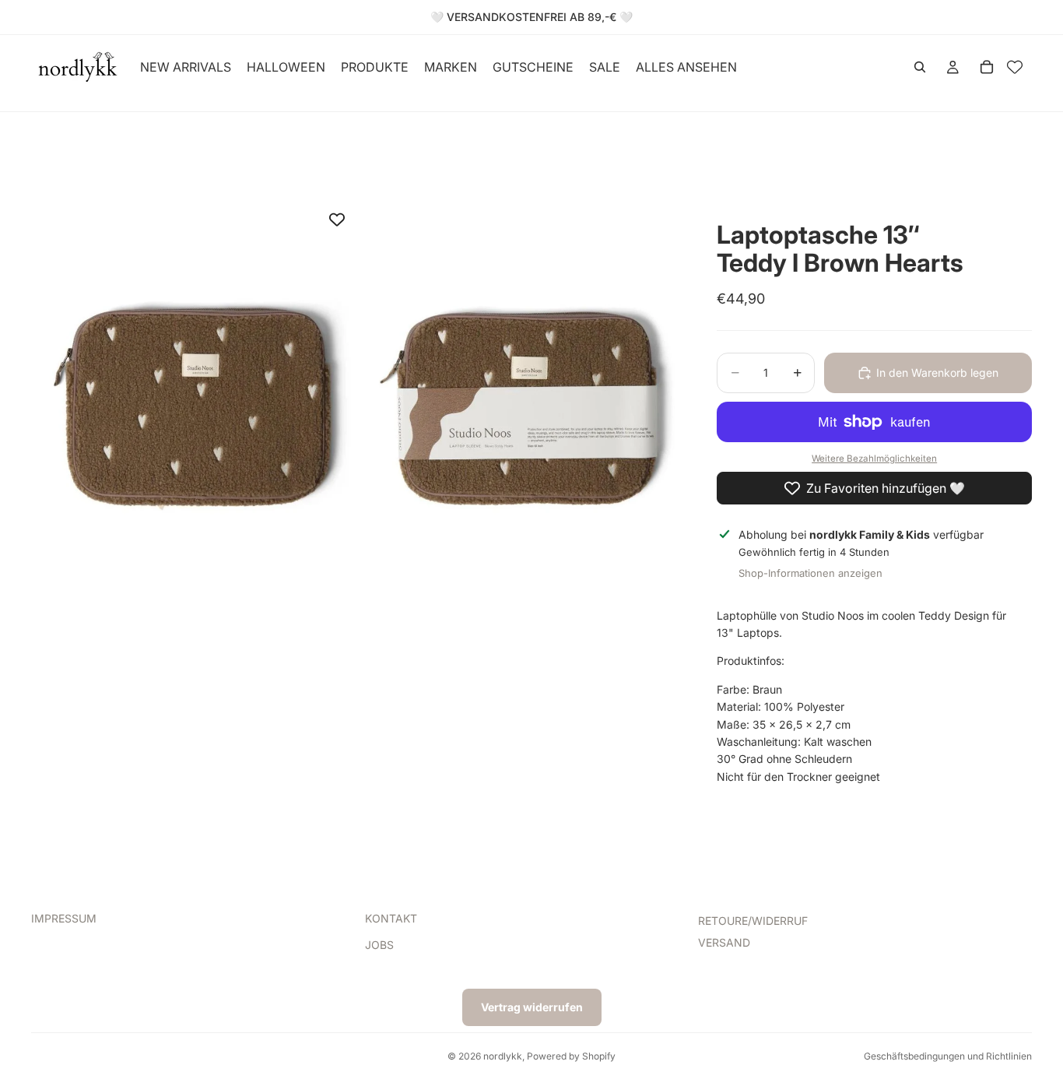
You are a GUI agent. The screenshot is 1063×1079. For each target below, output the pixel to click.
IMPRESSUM (63, 918)
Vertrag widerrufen (532, 1007)
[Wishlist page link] (1015, 67)
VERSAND (724, 943)
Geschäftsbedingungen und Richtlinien (948, 1056)
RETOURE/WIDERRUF (753, 920)
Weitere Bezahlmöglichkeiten (874, 458)
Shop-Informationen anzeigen (810, 573)
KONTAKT (391, 918)
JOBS (379, 945)
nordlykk (502, 1056)
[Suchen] (920, 67)
